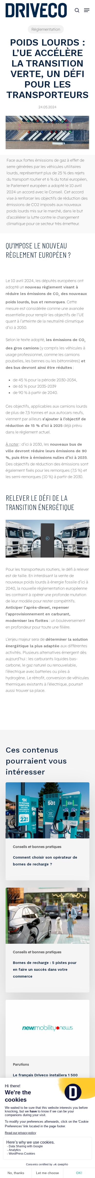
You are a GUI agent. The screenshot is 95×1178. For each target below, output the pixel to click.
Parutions (21, 1064)
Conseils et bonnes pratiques (37, 846)
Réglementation (45, 29)
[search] (77, 10)
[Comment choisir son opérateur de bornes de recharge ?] (47, 831)
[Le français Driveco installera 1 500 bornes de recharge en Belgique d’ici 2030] (47, 1052)
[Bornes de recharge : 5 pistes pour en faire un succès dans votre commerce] (47, 940)
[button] (86, 10)
